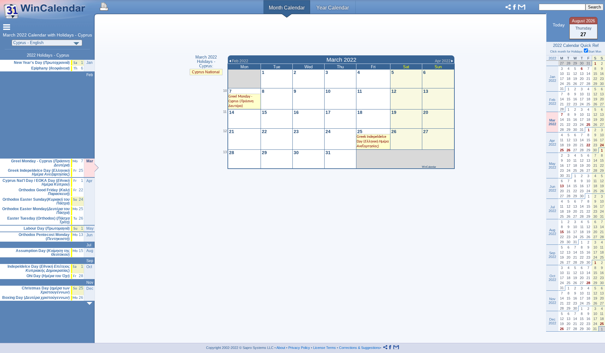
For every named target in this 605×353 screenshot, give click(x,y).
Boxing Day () (36, 298)
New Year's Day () (42, 63)
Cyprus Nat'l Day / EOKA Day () (36, 183)
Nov (89, 282)
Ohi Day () (48, 276)
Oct (89, 267)
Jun (89, 235)
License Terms (324, 348)
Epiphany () (50, 68)
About (280, 348)
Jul (88, 245)
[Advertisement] (341, 35)
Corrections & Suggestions (359, 348)
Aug (89, 251)
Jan (89, 62)
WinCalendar (429, 166)
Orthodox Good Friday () (44, 192)
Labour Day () (47, 229)
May (90, 228)
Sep (89, 261)
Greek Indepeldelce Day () (373, 141)
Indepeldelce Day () (39, 268)
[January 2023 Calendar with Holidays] (91, 303)
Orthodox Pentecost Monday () (44, 237)
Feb (89, 75)
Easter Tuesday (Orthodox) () (38, 220)
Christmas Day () (46, 290)
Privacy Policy (299, 348)
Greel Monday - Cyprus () (240, 101)
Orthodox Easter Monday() (36, 211)
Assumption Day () (43, 253)
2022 (22, 35)
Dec (89, 288)
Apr (89, 181)
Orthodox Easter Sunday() (36, 201)
